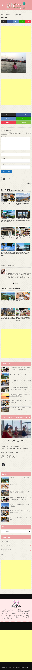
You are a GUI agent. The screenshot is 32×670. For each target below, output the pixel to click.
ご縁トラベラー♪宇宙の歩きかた (13, 667)
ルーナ (8, 271)
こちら (13, 455)
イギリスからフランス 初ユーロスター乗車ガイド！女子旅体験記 (20, 408)
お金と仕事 (5, 541)
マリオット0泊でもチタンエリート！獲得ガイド (20, 381)
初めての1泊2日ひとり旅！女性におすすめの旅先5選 (20, 401)
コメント (3, 136)
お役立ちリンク (14, 484)
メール (3, 158)
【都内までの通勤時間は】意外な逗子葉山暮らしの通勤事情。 (20, 395)
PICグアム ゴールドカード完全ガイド (19, 374)
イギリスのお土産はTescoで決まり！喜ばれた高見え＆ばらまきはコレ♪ (19, 368)
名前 (2, 152)
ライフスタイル (6, 550)
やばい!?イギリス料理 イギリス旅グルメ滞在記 (20, 505)
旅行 (3, 554)
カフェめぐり (5, 545)
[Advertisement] (16, 39)
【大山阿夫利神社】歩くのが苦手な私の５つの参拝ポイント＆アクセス (20, 388)
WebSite (16, 283)
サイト (2, 164)
